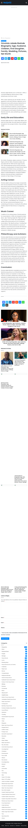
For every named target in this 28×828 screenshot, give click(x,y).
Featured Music (5, 651)
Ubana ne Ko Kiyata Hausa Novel (9, 809)
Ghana (3, 718)
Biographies (7, 38)
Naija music (4, 668)
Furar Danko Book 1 (6, 803)
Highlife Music (5, 695)
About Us (7, 825)
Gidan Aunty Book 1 (6, 701)
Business (4, 686)
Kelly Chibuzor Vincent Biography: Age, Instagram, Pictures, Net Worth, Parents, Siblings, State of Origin (7, 368)
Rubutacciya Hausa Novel (7, 800)
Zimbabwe (4, 751)
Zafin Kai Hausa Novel (7, 677)
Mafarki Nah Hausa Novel (7, 783)
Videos (3, 738)
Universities (4, 768)
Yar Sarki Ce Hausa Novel (7, 785)
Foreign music (5, 731)
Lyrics (3, 660)
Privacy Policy (24, 825)
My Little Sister (5, 744)
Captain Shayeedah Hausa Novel (9, 798)
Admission (4, 712)
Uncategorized (5, 749)
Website (3, 627)
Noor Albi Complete (6, 790)
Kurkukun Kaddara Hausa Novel (9, 708)
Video (3, 720)
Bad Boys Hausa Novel (7, 705)
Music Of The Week (6, 779)
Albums (3, 757)
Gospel (3, 653)
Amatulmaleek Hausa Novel (8, 716)
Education (4, 736)
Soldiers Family (5, 729)
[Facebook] (3, 302)
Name (2, 617)
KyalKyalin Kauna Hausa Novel (8, 679)
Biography (4, 723)
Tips (3, 813)
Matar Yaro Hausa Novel (7, 787)
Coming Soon (5, 703)
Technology (4, 772)
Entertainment (5, 753)
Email (2, 622)
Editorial (3, 764)
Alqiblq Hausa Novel (6, 807)
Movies (3, 671)
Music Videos (5, 740)
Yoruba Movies (5, 673)
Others (3, 818)
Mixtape (4, 655)
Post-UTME (4, 755)
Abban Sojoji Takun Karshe (7, 811)
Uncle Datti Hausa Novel (7, 746)
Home (3, 38)
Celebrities (4, 666)
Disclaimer (18, 825)
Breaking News (5, 662)
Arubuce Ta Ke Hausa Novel (8, 681)
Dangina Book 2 (5, 727)
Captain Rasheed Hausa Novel (8, 794)
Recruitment (4, 759)
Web (3, 775)
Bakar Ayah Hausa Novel (7, 725)
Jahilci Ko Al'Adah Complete (8, 781)
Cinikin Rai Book (5, 805)
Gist (3, 770)
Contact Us (12, 825)
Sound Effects (5, 710)
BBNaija (3, 684)
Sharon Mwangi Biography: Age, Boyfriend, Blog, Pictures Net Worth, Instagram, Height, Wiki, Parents (7, 589)
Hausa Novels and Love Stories (9, 664)
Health (3, 766)
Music (3, 649)
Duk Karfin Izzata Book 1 (7, 733)
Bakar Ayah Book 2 (6, 742)
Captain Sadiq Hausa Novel (8, 792)
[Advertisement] (14, 22)
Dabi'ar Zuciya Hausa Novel (8, 697)
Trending (4, 714)
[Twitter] (7, 302)
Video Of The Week (6, 777)
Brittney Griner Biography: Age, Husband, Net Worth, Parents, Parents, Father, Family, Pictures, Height (7, 385)
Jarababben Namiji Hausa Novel (9, 699)
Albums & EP (5, 692)
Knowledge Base (5, 762)
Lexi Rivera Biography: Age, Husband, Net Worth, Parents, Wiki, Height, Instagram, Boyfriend (20, 362)
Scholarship (4, 688)
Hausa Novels (5, 658)
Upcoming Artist (5, 816)
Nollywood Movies (6, 675)
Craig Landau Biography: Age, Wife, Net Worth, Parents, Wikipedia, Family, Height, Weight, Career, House (21, 589)
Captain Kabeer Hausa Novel (8, 796)
